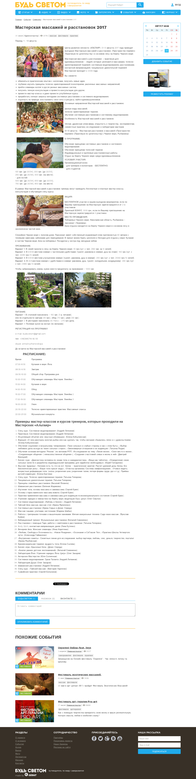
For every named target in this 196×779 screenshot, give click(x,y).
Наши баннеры (61, 744)
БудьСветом (26, 598)
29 (172, 51)
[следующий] (178, 26)
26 (157, 51)
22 (172, 47)
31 (147, 55)
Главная (18, 20)
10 (147, 42)
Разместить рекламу (162, 94)
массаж (53, 36)
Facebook (48, 598)
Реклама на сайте (62, 747)
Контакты (19, 763)
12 (157, 42)
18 (152, 47)
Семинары (37, 20)
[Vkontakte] (113, 738)
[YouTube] (119, 738)
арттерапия (75, 709)
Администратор (75, 651)
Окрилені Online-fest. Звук (74, 647)
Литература (20, 757)
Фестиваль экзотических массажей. (79, 674)
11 (152, 42)
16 (176, 42)
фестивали (63, 36)
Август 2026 (162, 26)
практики (74, 36)
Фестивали (25, 667)
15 (171, 42)
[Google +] (107, 738)
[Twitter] (100, 738)
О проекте (20, 738)
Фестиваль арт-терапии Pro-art (77, 701)
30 (176, 51)
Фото (17, 753)
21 (167, 47)
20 (162, 47)
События (27, 20)
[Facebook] (94, 738)
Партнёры (58, 738)
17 (147, 47)
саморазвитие (65, 655)
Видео (18, 750)
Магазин (19, 760)
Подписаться (159, 751)
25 (152, 51)
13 (162, 42)
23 (176, 47)
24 (147, 51)
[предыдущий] (146, 26)
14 (167, 42)
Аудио (18, 747)
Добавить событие (162, 61)
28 (167, 51)
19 (157, 47)
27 (162, 51)
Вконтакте (68, 598)
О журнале (20, 741)
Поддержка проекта (63, 741)
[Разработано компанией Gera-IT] (31, 775)
